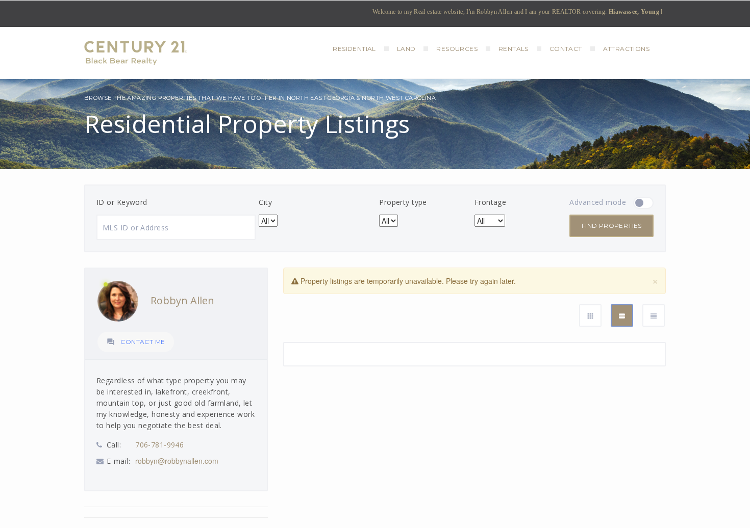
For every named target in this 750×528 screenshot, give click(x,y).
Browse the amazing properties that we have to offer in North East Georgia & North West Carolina (260, 97)
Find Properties (612, 225)
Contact (565, 48)
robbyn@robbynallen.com (176, 461)
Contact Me (136, 342)
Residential (354, 48)
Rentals (513, 48)
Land (406, 48)
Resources (457, 48)
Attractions (626, 48)
